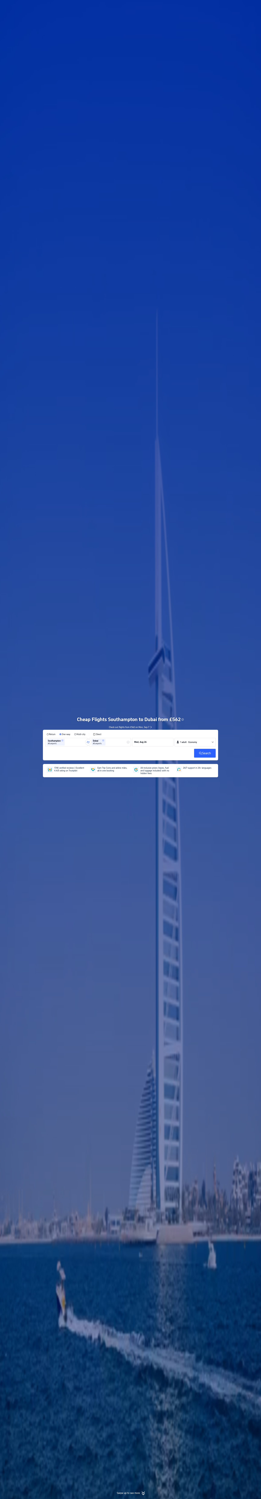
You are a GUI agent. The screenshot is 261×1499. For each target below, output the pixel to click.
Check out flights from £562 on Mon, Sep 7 (129, 727)
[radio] (51, 734)
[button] (236, 5)
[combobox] (66, 742)
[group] (66, 742)
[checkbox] (97, 734)
